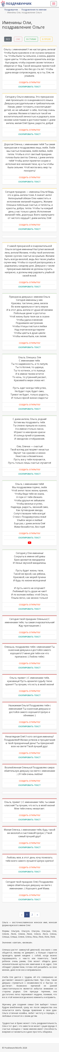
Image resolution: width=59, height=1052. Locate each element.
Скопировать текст (29, 86)
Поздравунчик (19, 4)
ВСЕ (8, 39)
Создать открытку (29, 82)
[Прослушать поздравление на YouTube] (29, 542)
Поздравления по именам (33, 9)
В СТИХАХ (31, 39)
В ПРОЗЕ (46, 39)
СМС (18, 39)
